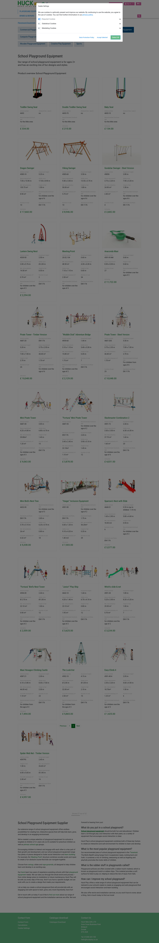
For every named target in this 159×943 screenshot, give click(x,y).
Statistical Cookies (49, 24)
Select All (115, 37)
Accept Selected (102, 37)
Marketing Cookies (49, 28)
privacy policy (87, 15)
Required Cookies (48, 19)
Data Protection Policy (86, 37)
